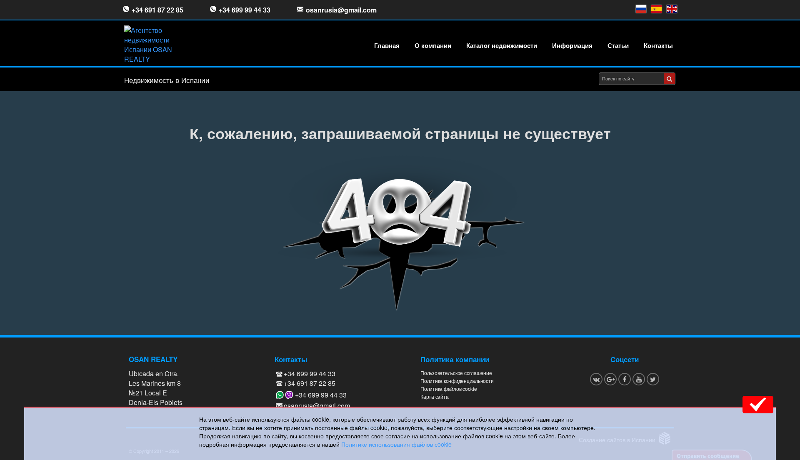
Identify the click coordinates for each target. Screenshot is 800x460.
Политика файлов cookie (448, 388)
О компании (433, 45)
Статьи (618, 45)
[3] (669, 78)
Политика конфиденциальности (457, 380)
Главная (387, 45)
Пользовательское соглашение (456, 372)
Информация (572, 45)
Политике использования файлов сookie (396, 444)
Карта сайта (434, 396)
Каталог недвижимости (501, 45)
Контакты (658, 45)
